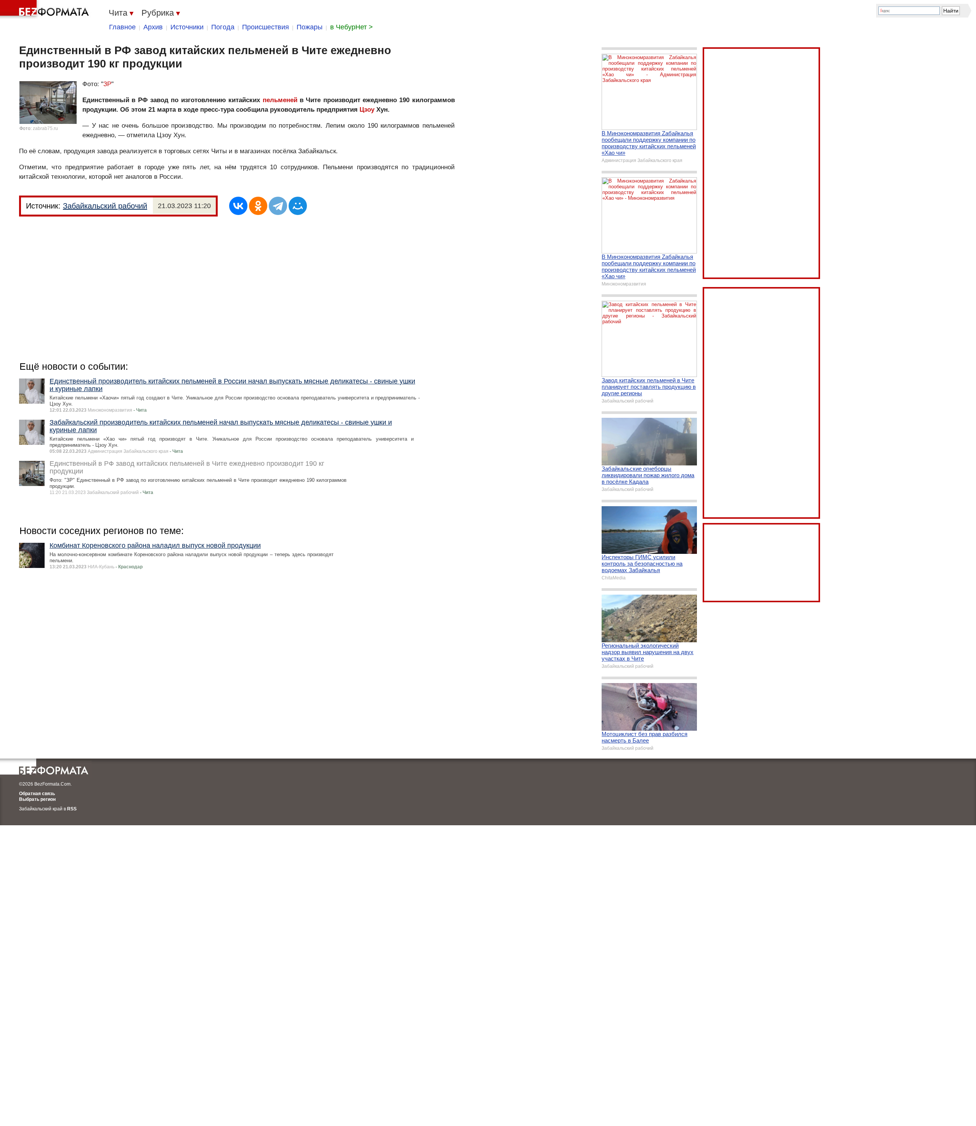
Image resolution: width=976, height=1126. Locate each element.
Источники (187, 27)
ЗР (107, 84)
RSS (72, 809)
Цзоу (367, 109)
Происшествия (265, 27)
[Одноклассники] (258, 206)
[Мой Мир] (298, 206)
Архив (153, 27)
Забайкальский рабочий (105, 206)
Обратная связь (37, 793)
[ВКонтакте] (238, 206)
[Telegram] (278, 206)
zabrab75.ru (45, 128)
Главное (122, 27)
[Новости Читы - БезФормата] (46, 9)
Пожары (310, 27)
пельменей (280, 100)
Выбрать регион (37, 799)
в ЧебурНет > (351, 27)
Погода (222, 27)
